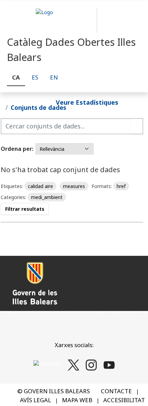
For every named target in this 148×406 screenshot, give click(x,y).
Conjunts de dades (38, 107)
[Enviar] (137, 126)
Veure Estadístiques (87, 102)
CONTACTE (116, 391)
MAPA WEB (77, 400)
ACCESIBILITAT (124, 400)
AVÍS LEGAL (35, 400)
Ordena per (16, 149)
